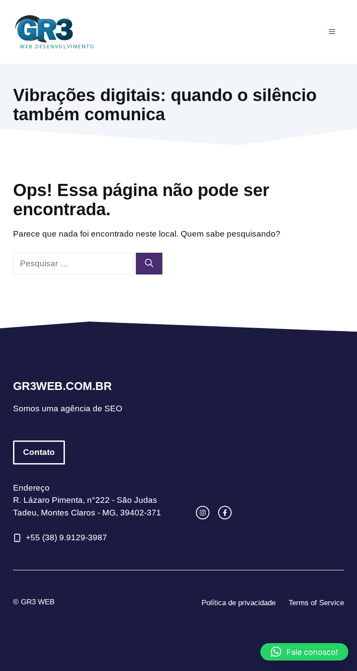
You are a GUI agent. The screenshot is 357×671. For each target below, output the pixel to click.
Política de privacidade (239, 603)
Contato (39, 452)
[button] (304, 652)
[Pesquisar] (149, 264)
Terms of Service (316, 603)
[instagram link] (202, 512)
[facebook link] (225, 512)
